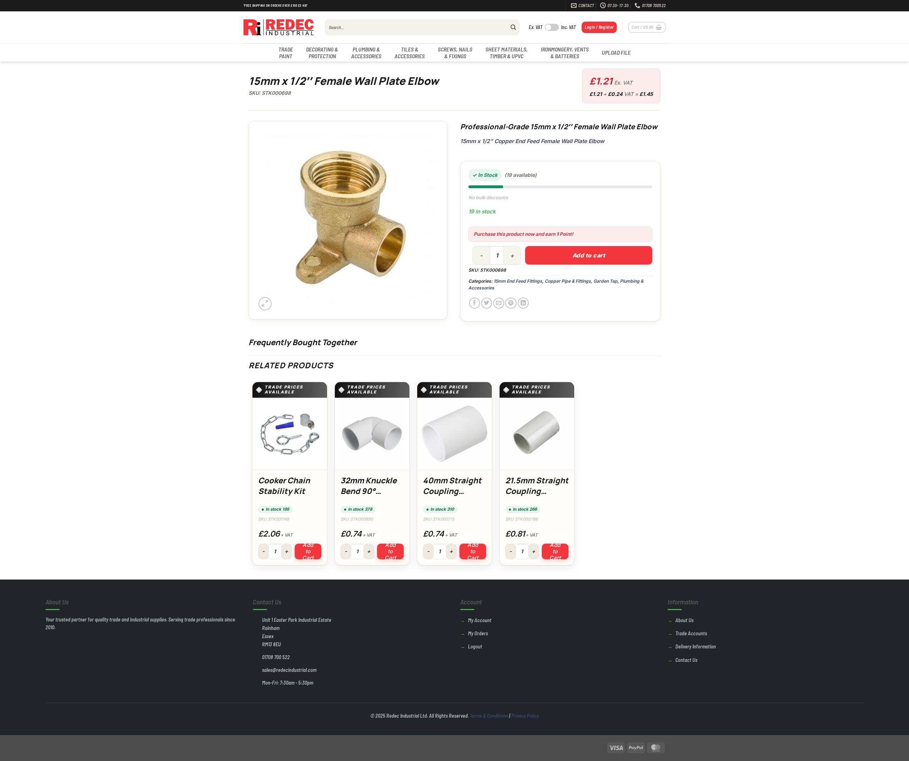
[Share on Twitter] (486, 303)
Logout (475, 646)
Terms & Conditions (489, 716)
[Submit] (513, 27)
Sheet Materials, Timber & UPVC (506, 52)
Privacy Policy (525, 716)
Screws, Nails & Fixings (455, 52)
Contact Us (686, 660)
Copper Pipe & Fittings (568, 281)
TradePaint (285, 52)
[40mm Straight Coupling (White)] (454, 433)
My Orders (478, 633)
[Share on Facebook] (474, 303)
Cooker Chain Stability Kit (284, 485)
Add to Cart (308, 551)
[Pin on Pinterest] (510, 303)
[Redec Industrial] (278, 27)
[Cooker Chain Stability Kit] (290, 433)
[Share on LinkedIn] (523, 303)
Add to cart (588, 255)
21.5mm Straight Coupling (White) (536, 491)
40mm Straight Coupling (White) (452, 491)
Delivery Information (695, 646)
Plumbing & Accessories (366, 52)
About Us (684, 620)
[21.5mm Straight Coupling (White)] (537, 433)
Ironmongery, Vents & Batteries (565, 52)
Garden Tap (605, 281)
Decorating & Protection (322, 52)
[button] (599, 27)
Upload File (616, 52)
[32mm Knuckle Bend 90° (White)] (372, 433)
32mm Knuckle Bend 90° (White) (369, 491)
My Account (479, 620)
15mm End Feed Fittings (518, 281)
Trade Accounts (691, 633)
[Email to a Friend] (498, 303)
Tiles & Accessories (409, 52)
